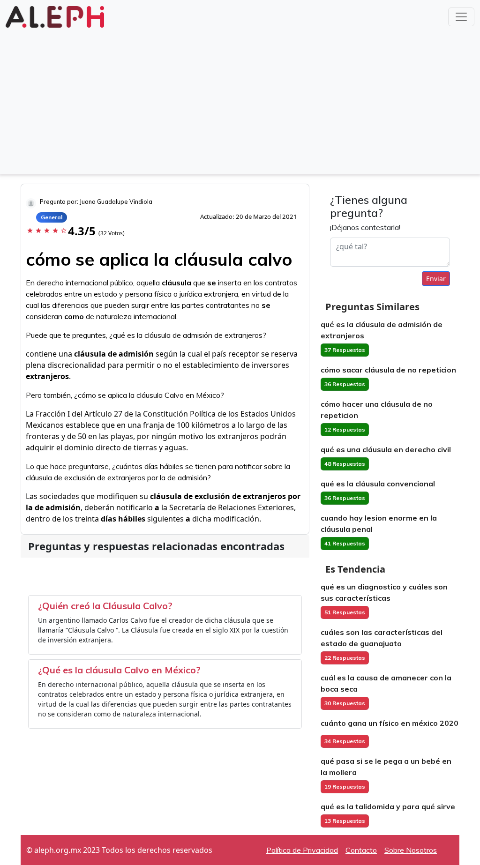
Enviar (436, 278)
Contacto (361, 850)
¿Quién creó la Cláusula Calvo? (105, 605)
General (51, 217)
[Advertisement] (240, 100)
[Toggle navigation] (461, 16)
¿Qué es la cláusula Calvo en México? (119, 670)
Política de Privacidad (302, 850)
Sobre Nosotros (410, 850)
